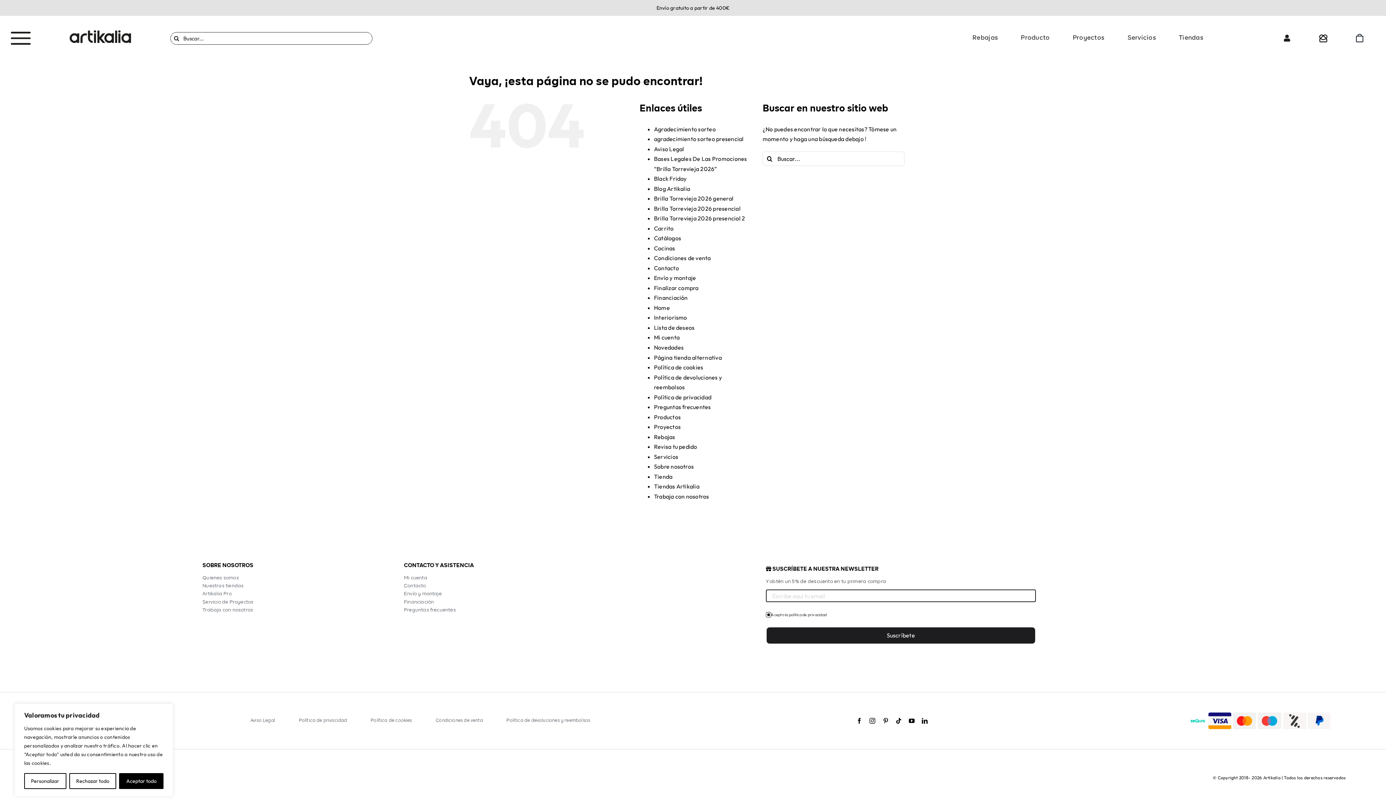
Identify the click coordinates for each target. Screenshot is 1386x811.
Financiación (671, 297)
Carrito (664, 228)
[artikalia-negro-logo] (100, 33)
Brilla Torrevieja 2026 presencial (697, 208)
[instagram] (872, 721)
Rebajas (664, 436)
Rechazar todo (92, 781)
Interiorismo (670, 317)
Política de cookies (678, 367)
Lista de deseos (674, 327)
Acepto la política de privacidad (799, 614)
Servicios (666, 456)
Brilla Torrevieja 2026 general (693, 198)
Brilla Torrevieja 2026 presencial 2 (699, 218)
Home (662, 307)
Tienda (663, 476)
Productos (667, 417)
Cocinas (664, 248)
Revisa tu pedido (675, 446)
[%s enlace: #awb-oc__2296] (1287, 38)
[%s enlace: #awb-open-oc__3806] (1323, 38)
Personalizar (45, 781)
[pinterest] (886, 721)
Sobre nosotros (674, 466)
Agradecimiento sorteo (685, 129)
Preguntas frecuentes (682, 407)
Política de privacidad (682, 397)
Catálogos (667, 238)
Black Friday (670, 178)
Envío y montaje (675, 277)
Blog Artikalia (672, 188)
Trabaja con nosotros (681, 496)
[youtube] (912, 721)
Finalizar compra (676, 287)
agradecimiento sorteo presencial (699, 139)
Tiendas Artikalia (676, 486)
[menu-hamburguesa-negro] (21, 34)
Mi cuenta (667, 337)
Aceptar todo (141, 781)
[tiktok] (899, 721)
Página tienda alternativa (688, 357)
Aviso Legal (669, 149)
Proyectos (667, 426)
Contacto (666, 268)
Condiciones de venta (682, 258)
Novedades (669, 347)
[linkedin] (925, 721)
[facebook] (859, 721)
